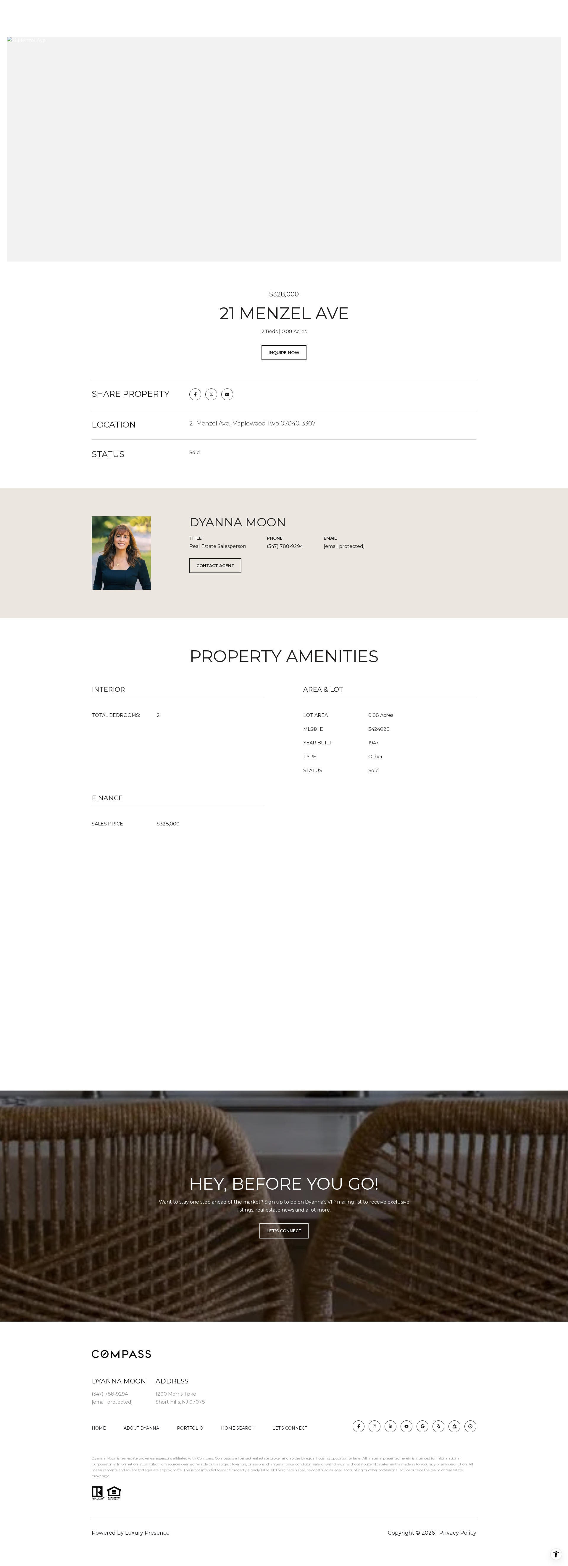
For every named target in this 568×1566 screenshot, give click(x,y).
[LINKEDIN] (390, 1426)
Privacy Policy (457, 1533)
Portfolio (190, 1428)
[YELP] (438, 1426)
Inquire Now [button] (284, 352)
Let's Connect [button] (284, 1230)
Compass (223, 1458)
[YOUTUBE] (406, 1426)
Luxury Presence (147, 1533)
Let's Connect (289, 1428)
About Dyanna (141, 1428)
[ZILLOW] (454, 1426)
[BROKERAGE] (470, 1426)
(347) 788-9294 (285, 546)
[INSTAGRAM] (374, 1426)
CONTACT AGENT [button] (215, 565)
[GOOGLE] (422, 1426)
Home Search (238, 1428)
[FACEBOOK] (358, 1426)
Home (99, 1428)
